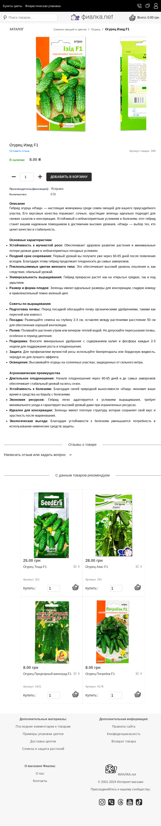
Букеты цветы (12, 6)
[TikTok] (139, 803)
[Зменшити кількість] (13, 177)
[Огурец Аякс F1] (113, 525)
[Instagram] (102, 803)
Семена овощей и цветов (70, 29)
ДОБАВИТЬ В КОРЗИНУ (69, 176)
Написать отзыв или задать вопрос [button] (35, 455)
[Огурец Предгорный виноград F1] (51, 632)
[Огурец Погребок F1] (113, 632)
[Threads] (120, 803)
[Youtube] (130, 803)
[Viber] (111, 803)
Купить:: (29, 588)
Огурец (95, 29)
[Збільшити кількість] (40, 177)
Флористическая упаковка (42, 6)
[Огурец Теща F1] (51, 525)
